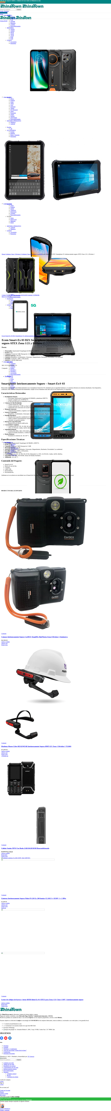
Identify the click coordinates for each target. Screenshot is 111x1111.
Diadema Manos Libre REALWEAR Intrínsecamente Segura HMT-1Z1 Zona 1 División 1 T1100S (36, 746)
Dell (11, 380)
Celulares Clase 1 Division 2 (13, 254)
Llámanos (2, 2)
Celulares (13, 363)
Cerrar (1, 1081)
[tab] (55, 376)
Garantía (5, 1047)
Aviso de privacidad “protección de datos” (15, 1050)
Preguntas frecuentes (9, 1053)
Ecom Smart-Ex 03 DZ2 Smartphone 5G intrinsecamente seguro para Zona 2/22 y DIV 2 (26, 336)
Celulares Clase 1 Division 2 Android (31, 254)
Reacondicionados (15, 297)
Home (3, 254)
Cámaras (12, 366)
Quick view (4, 645)
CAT (11, 377)
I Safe (12, 385)
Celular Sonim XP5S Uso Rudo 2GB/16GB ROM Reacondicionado (25, 848)
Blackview (13, 18)
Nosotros (5, 1045)
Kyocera (12, 387)
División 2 (13, 371)
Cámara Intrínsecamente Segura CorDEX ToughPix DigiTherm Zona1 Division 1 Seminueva (34, 637)
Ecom (12, 379)
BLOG (9, 1075)
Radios (12, 368)
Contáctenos (6, 1052)
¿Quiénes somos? (11, 1073)
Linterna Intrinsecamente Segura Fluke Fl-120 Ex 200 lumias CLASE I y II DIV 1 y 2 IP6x (33, 898)
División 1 (13, 370)
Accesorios (13, 373)
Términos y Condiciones (10, 1049)
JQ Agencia (31, 1056)
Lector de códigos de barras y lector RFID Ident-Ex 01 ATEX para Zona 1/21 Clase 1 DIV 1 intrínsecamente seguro (42, 1000)
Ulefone (12, 17)
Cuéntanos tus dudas (12, 1077)
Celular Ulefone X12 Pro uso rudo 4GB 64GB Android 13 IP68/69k (20, 295)
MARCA (9, 15)
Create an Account (5, 1090)
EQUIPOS (10, 362)
